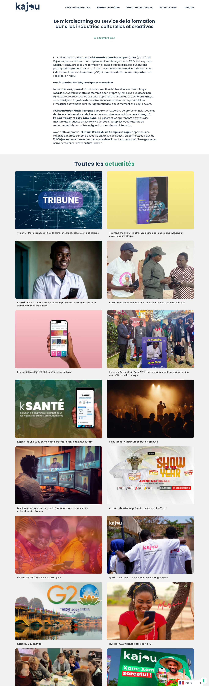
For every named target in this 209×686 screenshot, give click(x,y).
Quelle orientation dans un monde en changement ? (138, 577)
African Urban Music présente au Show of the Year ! (138, 508)
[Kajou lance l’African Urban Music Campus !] (150, 409)
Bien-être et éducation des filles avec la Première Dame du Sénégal (147, 302)
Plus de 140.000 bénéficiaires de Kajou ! (39, 577)
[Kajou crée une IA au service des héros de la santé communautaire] (58, 409)
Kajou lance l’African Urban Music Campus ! (133, 441)
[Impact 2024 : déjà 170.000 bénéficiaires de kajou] (58, 339)
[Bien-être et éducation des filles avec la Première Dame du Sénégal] (150, 270)
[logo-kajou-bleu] (27, 2)
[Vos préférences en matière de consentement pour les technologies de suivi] (204, 681)
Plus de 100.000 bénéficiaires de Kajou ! (130, 643)
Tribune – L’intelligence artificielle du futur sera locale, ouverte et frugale (58, 232)
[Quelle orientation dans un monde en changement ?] (150, 545)
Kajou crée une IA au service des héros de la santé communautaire (55, 441)
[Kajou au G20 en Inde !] (58, 611)
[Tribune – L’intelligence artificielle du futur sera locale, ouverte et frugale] (58, 200)
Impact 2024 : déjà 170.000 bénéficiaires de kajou (44, 372)
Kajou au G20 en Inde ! (29, 643)
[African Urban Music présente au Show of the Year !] (150, 475)
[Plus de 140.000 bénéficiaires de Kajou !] (58, 545)
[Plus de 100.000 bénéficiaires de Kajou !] (150, 611)
